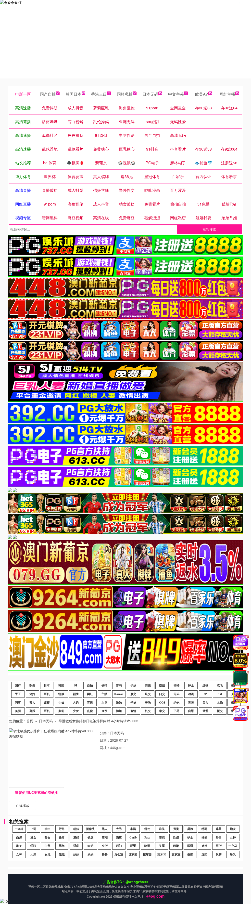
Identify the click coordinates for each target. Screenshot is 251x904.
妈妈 (90, 854)
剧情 (76, 694)
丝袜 (205, 685)
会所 (105, 846)
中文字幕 (176, 94)
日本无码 (150, 94)
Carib (133, 837)
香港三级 (99, 94)
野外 (62, 829)
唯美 (162, 829)
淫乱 (76, 846)
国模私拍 (125, 94)
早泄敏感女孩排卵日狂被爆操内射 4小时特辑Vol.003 (98, 720)
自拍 (90, 685)
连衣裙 (133, 854)
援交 (220, 711)
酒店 (119, 837)
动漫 (191, 694)
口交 (162, 694)
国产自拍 (48, 94)
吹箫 (219, 854)
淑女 (33, 837)
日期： (105, 740)
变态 (162, 837)
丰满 (133, 829)
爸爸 (105, 854)
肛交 (133, 694)
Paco (147, 837)
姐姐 (62, 854)
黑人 (105, 829)
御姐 (119, 711)
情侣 (148, 685)
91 (75, 685)
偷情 (133, 711)
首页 (29, 720)
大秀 (119, 829)
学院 (33, 846)
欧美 (32, 685)
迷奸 (32, 694)
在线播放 (22, 805)
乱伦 (90, 711)
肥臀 (133, 846)
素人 (32, 702)
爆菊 (219, 829)
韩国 (61, 685)
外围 (219, 837)
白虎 (19, 837)
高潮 (105, 837)
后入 (205, 702)
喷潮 (147, 846)
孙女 (47, 837)
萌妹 (76, 829)
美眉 (162, 846)
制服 (61, 694)
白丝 (47, 846)
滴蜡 (76, 837)
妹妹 (76, 854)
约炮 (176, 702)
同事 (18, 702)
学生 (47, 829)
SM (220, 694)
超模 (47, 702)
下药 (176, 711)
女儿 (47, 854)
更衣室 (176, 854)
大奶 (76, 702)
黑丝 (62, 846)
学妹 (133, 685)
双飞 (220, 685)
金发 (104, 711)
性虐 (176, 837)
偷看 (62, 837)
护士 (191, 685)
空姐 (162, 685)
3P (205, 694)
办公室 (118, 854)
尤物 (220, 702)
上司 (33, 829)
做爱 (205, 711)
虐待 (204, 846)
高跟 (32, 711)
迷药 (204, 854)
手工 (18, 694)
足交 (148, 694)
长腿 (90, 837)
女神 (233, 837)
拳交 (162, 711)
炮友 (233, 829)
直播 (90, 702)
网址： (105, 747)
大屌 (33, 854)
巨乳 (47, 694)
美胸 (148, 702)
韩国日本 (73, 94)
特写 (204, 829)
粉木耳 (161, 854)
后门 (119, 846)
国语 (190, 846)
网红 (90, 694)
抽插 (204, 837)
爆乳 (233, 854)
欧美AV (201, 94)
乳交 (148, 711)
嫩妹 (119, 702)
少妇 (61, 702)
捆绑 (190, 854)
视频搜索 (209, 229)
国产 (18, 685)
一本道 (19, 829)
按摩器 (147, 854)
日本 (47, 685)
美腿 (18, 711)
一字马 (232, 846)
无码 (176, 694)
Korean (119, 694)
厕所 (219, 846)
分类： (105, 732)
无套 (191, 702)
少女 (76, 711)
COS (162, 702)
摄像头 (90, 829)
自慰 (191, 711)
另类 (176, 829)
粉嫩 (176, 846)
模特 (176, 685)
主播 (104, 694)
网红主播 (227, 94)
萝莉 (119, 685)
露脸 (190, 829)
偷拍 (104, 685)
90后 (90, 846)
